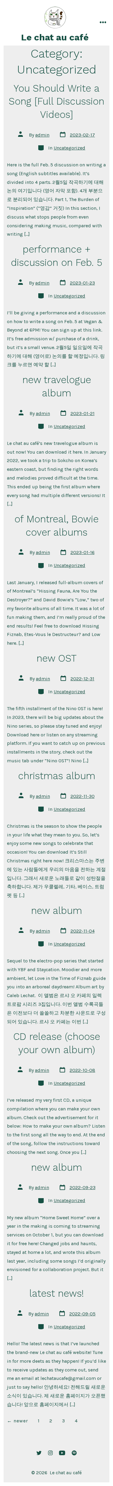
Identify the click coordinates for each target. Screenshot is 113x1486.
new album (56, 910)
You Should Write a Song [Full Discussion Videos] (56, 101)
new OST (56, 658)
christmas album (56, 776)
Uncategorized (69, 148)
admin (42, 135)
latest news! (56, 1293)
